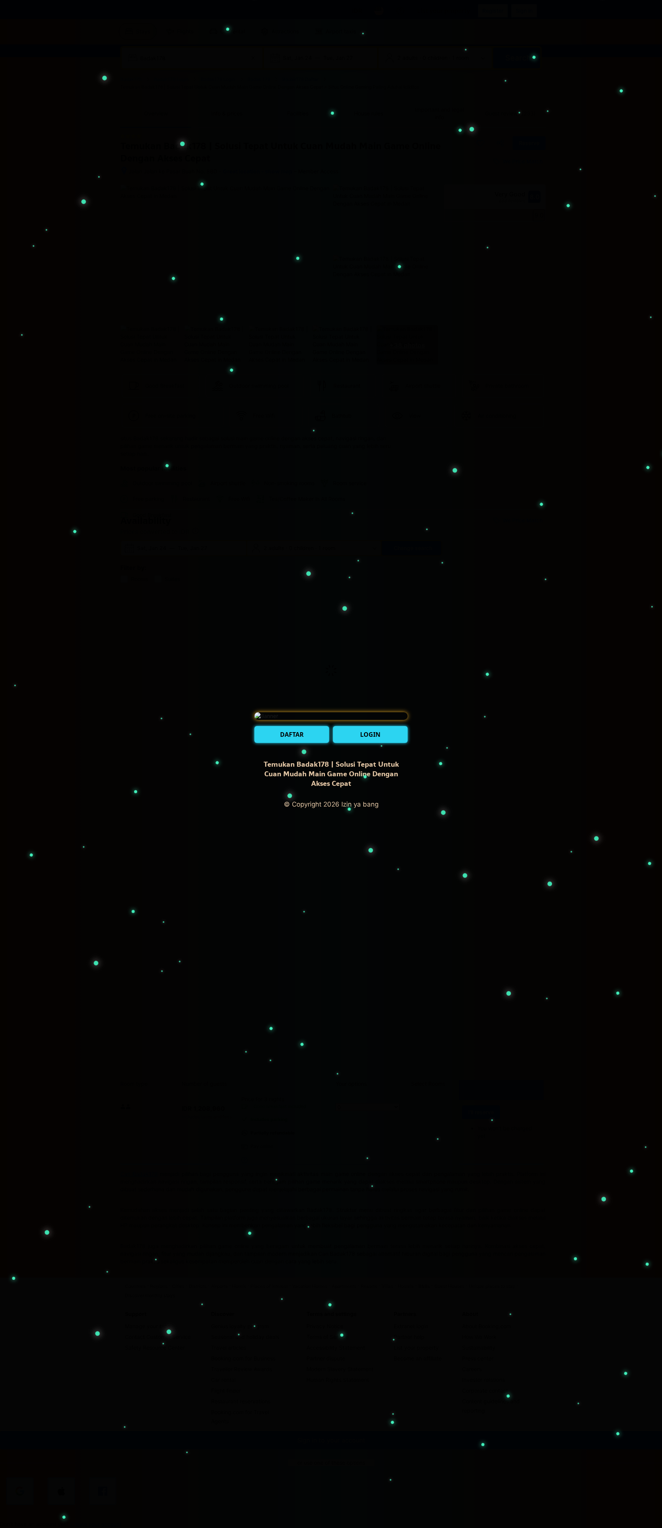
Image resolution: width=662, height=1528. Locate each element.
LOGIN (370, 734)
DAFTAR (292, 734)
